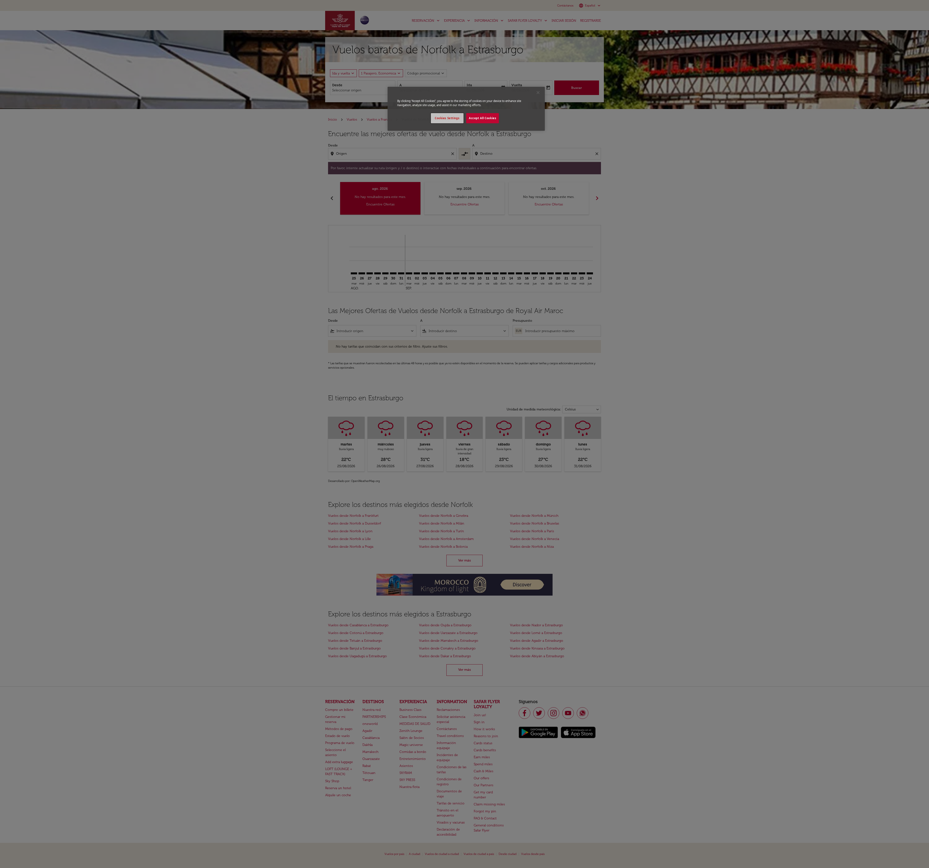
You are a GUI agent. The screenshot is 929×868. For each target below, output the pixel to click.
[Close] (538, 92)
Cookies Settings (447, 118)
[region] (466, 109)
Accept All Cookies (482, 118)
